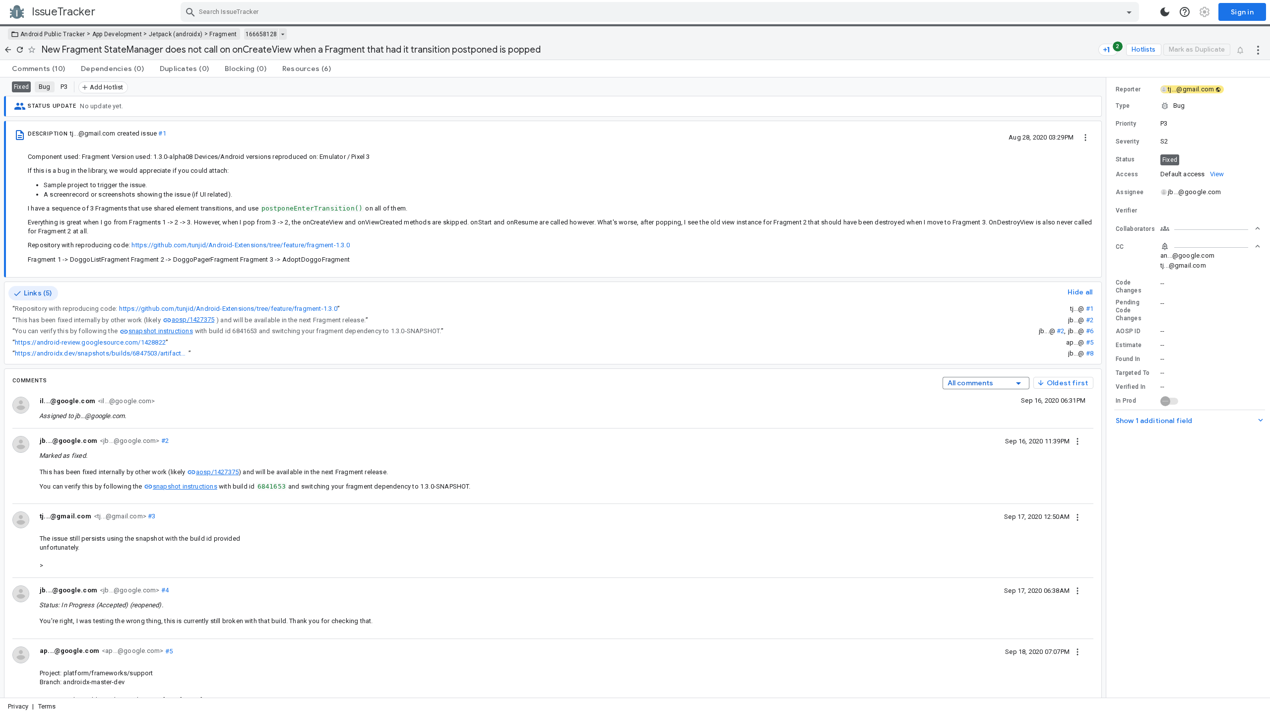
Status (1125, 159)
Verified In (1130, 386)
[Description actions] (1085, 137)
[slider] (1108, 387)
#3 (151, 516)
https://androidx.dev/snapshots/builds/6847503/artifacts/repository (102, 353)
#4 (164, 590)
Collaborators (1135, 228)
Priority (1126, 123)
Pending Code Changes (1129, 310)
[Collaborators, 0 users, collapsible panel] (1210, 228)
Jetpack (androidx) (175, 34)
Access (1127, 174)
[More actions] (1258, 50)
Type (1123, 105)
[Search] (190, 12)
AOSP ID (1128, 331)
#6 (1089, 331)
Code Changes (1129, 286)
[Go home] (8, 50)
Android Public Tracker (52, 34)
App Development (117, 34)
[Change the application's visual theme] (1165, 12)
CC (1120, 246)
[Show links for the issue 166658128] (282, 34)
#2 (1089, 320)
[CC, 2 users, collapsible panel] (1210, 246)
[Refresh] (20, 50)
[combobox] (661, 12)
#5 (1089, 342)
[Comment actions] (1077, 441)
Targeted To (1132, 372)
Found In (1128, 359)
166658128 (261, 34)
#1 (162, 133)
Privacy (18, 706)
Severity (1127, 141)
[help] (1185, 12)
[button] (1188, 106)
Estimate (1129, 345)
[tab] (38, 68)
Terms (47, 706)
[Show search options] (1129, 12)
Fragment (223, 34)
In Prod (1126, 400)
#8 (1089, 353)
